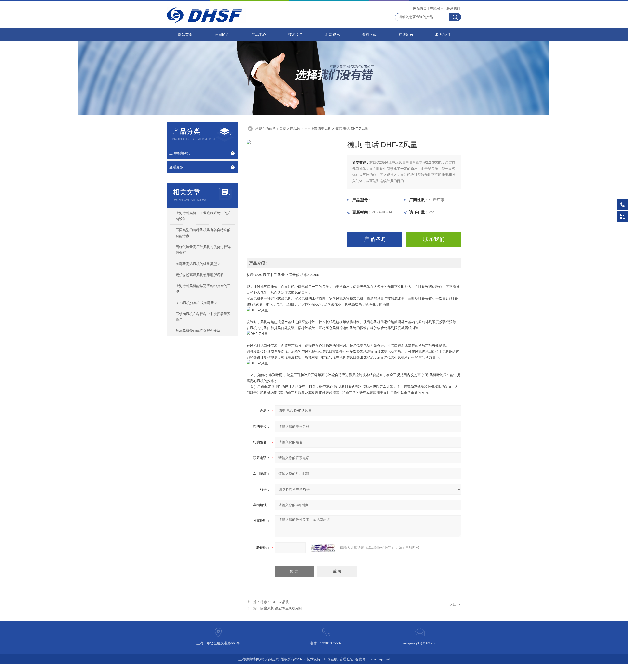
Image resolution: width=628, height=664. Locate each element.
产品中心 (258, 35)
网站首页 (420, 8)
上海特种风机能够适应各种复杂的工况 (203, 289)
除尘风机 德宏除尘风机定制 (281, 608)
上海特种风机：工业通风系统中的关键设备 (203, 216)
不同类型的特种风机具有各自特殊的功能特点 (203, 233)
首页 (282, 129)
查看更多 (176, 167)
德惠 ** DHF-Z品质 (274, 602)
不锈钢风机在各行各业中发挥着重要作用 (203, 317)
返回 (452, 604)
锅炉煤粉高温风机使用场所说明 (200, 275)
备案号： (362, 659)
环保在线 (331, 659)
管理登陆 (346, 659)
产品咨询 (375, 239)
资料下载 (369, 35)
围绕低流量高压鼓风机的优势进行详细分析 (203, 250)
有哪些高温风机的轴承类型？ (198, 264)
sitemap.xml (380, 659)
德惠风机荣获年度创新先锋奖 (198, 331)
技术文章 (295, 35)
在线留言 (437, 8)
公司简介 (222, 35)
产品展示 (297, 129)
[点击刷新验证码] (323, 548)
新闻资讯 (332, 35)
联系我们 (453, 8)
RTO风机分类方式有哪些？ (196, 303)
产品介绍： (259, 263)
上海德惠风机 (179, 153)
